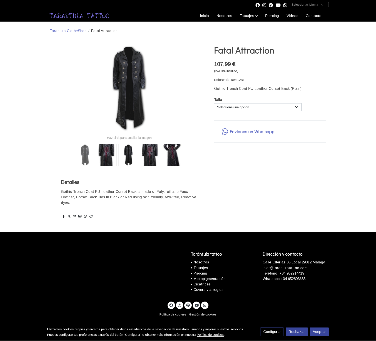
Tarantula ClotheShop (68, 31)
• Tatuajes (199, 268)
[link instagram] (264, 5)
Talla (218, 100)
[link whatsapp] (285, 5)
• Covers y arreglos (207, 290)
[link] (79, 15)
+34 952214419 (291, 273)
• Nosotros (200, 262)
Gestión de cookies (203, 314)
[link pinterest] (271, 5)
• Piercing (199, 273)
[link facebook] (257, 5)
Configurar (272, 332)
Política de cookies (172, 314)
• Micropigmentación (208, 279)
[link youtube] (278, 5)
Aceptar (319, 332)
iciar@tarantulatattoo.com (285, 268)
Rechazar (297, 332)
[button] (249, 15)
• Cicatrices (201, 284)
